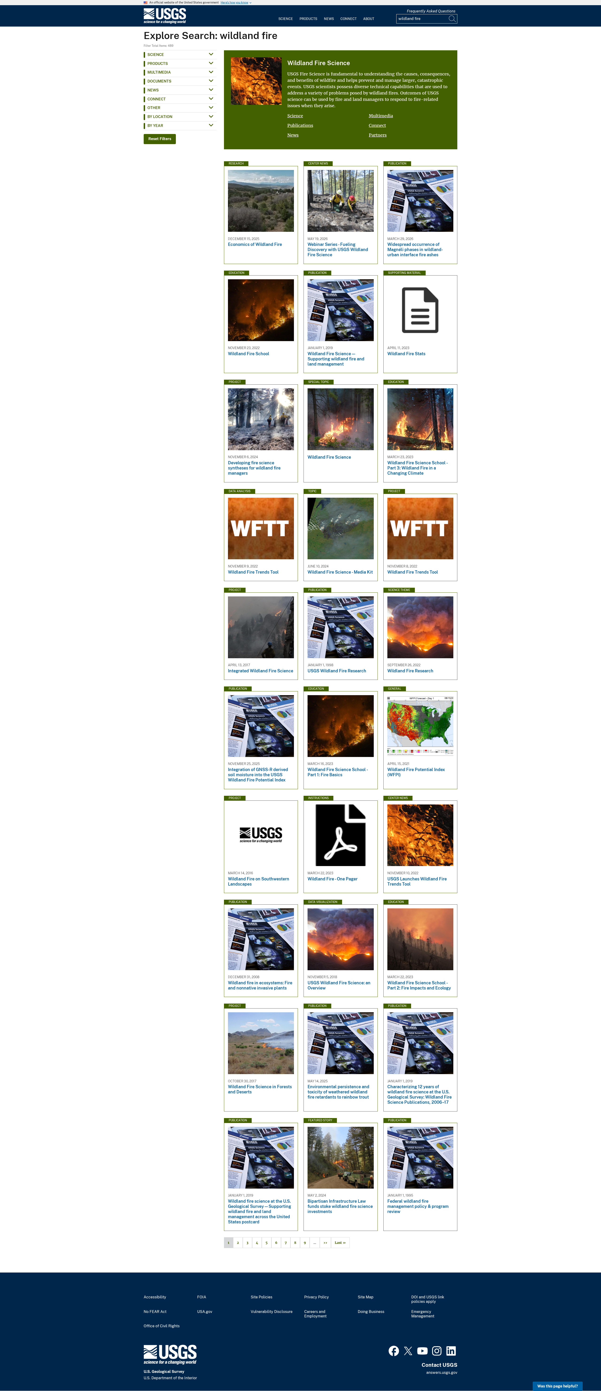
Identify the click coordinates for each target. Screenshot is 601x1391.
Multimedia (381, 115)
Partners (378, 135)
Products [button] (157, 63)
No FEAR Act (155, 1312)
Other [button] (153, 108)
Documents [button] (159, 81)
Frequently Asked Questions (431, 11)
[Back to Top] (584, 1374)
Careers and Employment (315, 1314)
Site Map (366, 1297)
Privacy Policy (316, 1297)
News (329, 19)
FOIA (201, 1297)
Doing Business (371, 1312)
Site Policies (261, 1297)
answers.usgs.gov (441, 1372)
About (368, 19)
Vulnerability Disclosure (272, 1312)
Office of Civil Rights (162, 1326)
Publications (300, 125)
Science (285, 19)
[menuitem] (285, 16)
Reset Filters (159, 139)
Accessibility (155, 1297)
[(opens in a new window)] (394, 1350)
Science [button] (155, 54)
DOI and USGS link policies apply (427, 1299)
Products (308, 19)
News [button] (153, 90)
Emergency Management (422, 1314)
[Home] (165, 22)
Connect (348, 19)
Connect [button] (156, 99)
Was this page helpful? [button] (557, 1386)
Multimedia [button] (159, 72)
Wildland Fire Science (318, 63)
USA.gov (204, 1312)
